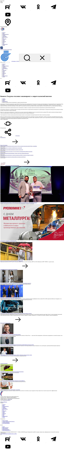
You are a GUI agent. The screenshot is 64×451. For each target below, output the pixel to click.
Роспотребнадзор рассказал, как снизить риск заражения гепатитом (11, 371)
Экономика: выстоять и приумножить (6, 269)
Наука (3, 42)
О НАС (1, 433)
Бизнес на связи (5, 420)
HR (3, 69)
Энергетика (4, 36)
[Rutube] (8, 10)
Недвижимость (5, 37)
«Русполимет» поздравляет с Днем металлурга (8, 240)
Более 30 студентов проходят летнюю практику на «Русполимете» (11, 260)
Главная (3, 98)
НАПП (3, 45)
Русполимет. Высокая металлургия (12, 165)
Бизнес (3, 39)
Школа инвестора (5, 427)
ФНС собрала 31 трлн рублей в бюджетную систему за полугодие (11, 149)
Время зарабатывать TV (6, 430)
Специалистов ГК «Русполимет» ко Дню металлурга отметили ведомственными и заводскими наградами (18, 202)
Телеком (3, 35)
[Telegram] (53, 10)
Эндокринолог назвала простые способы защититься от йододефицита (12, 380)
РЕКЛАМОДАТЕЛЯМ (7, 433)
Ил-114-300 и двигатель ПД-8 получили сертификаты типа (10, 297)
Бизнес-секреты (5, 428)
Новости (3, 32)
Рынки (3, 426)
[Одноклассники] (38, 10)
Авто (3, 43)
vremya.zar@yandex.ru (6, 400)
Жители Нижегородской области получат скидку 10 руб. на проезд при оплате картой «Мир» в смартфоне (18, 146)
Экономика (4, 38)
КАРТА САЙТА (14, 433)
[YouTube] (7, 93)
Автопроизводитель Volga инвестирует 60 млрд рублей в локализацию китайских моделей (16, 313)
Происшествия (4, 44)
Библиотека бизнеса (5, 429)
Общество (4, 41)
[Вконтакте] (23, 10)
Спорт (3, 40)
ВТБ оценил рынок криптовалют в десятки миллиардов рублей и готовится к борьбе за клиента (16, 155)
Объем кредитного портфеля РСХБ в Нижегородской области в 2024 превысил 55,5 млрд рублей (17, 344)
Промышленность (5, 34)
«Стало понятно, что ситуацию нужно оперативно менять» (10, 334)
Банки (3, 33)
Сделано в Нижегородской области (8, 421)
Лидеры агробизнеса (5, 422)
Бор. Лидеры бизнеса (6, 423)
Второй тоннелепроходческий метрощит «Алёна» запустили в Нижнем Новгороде (14, 153)
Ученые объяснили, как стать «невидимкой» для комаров (10, 389)
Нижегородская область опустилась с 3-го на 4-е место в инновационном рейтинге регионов (16, 151)
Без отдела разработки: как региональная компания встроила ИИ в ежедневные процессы (15, 283)
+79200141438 (9, 399)
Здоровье (2, 363)
